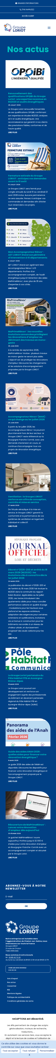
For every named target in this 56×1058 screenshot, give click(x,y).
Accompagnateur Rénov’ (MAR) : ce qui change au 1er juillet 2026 (27, 418)
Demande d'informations (28, 3)
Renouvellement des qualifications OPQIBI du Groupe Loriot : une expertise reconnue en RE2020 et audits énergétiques (27, 97)
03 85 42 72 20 (15, 957)
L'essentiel (11, 986)
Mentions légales (14, 993)
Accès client (28, 16)
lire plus (12, 132)
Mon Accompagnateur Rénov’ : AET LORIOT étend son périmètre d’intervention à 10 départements (27, 254)
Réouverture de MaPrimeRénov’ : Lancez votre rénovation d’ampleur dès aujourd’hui (27, 827)
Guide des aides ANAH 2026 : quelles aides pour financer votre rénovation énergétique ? (27, 754)
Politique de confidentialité (18, 997)
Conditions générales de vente (20, 1001)
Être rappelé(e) (28, 9)
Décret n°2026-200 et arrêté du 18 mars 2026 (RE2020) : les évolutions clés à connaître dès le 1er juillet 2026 (27, 574)
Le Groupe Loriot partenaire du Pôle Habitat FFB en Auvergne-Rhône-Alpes (25, 678)
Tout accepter (10, 1050)
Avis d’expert (12, 978)
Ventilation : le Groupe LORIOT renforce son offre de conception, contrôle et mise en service (27, 499)
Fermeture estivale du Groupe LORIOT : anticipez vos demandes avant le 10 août (27, 178)
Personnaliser (47, 1050)
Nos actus (11, 982)
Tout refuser (29, 1050)
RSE (8, 990)
